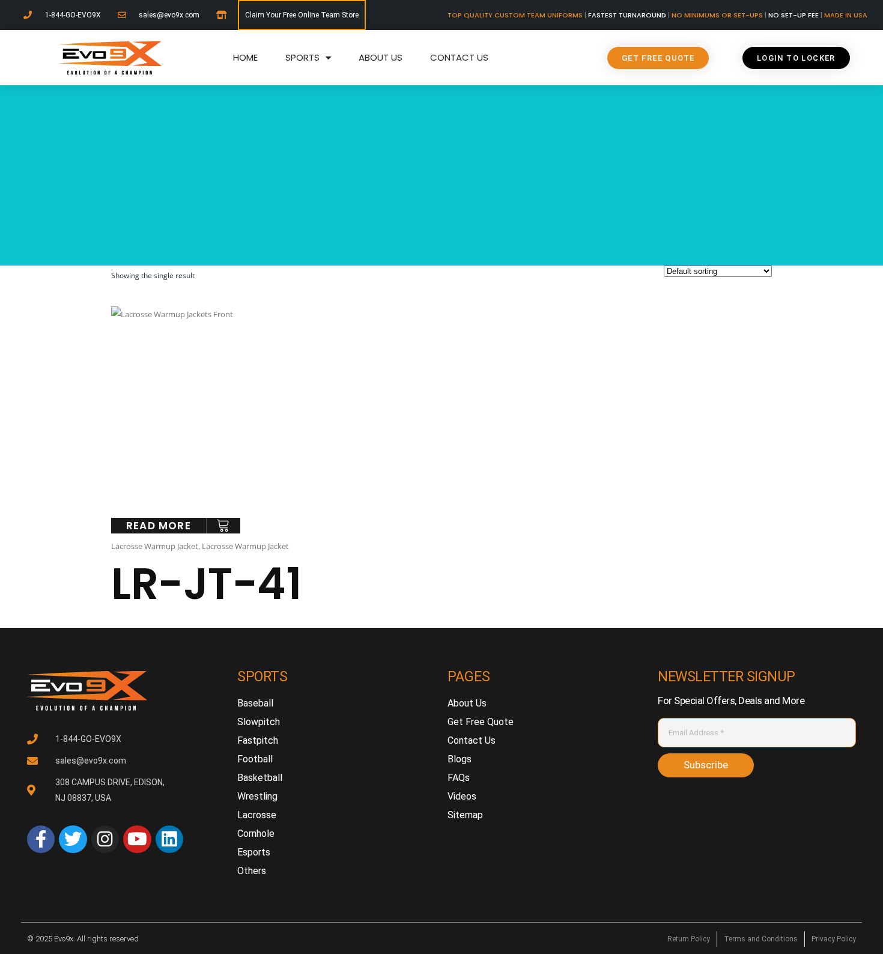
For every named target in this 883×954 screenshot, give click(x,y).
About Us (380, 57)
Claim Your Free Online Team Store (302, 15)
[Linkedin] (169, 839)
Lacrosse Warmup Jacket (154, 546)
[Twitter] (72, 839)
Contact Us (459, 57)
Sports (302, 57)
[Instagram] (105, 839)
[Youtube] (137, 839)
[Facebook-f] (41, 839)
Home (245, 57)
